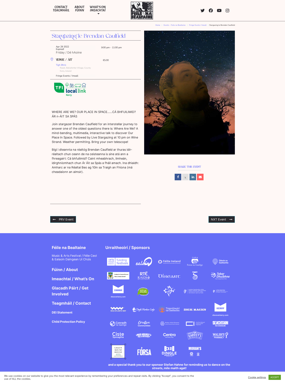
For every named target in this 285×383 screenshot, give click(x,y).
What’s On (98, 8)
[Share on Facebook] (178, 177)
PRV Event (66, 219)
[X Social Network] (185, 177)
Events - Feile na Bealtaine (175, 25)
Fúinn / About (65, 269)
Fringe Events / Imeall (197, 25)
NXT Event (218, 219)
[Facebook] (211, 10)
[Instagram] (227, 10)
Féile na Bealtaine (69, 247)
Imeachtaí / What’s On (73, 278)
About (79, 8)
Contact (61, 8)
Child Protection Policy (68, 321)
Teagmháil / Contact (71, 303)
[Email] (200, 177)
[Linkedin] (193, 177)
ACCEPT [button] (274, 377)
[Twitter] (203, 10)
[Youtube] (219, 10)
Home (157, 25)
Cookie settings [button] (257, 377)
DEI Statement (62, 312)
